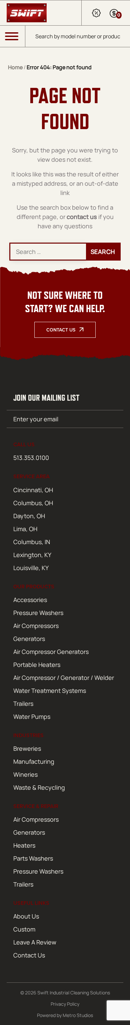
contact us (82, 217)
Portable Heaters (36, 665)
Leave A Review (34, 942)
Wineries (25, 774)
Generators (29, 639)
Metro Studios (78, 1015)
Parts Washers (33, 858)
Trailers (23, 704)
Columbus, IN (31, 542)
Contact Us (60, 329)
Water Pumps (31, 716)
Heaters (24, 845)
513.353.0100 (31, 458)
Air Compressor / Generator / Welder (63, 678)
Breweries (27, 748)
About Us (26, 916)
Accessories (30, 600)
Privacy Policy (65, 1004)
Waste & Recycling (39, 787)
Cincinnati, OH (33, 490)
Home (15, 67)
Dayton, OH (29, 516)
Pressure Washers (38, 613)
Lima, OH (25, 529)
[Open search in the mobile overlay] (77, 36)
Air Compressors (36, 626)
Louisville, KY (31, 568)
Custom (24, 929)
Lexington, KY (32, 555)
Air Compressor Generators (51, 652)
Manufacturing (33, 761)
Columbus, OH (33, 503)
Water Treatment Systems (49, 691)
